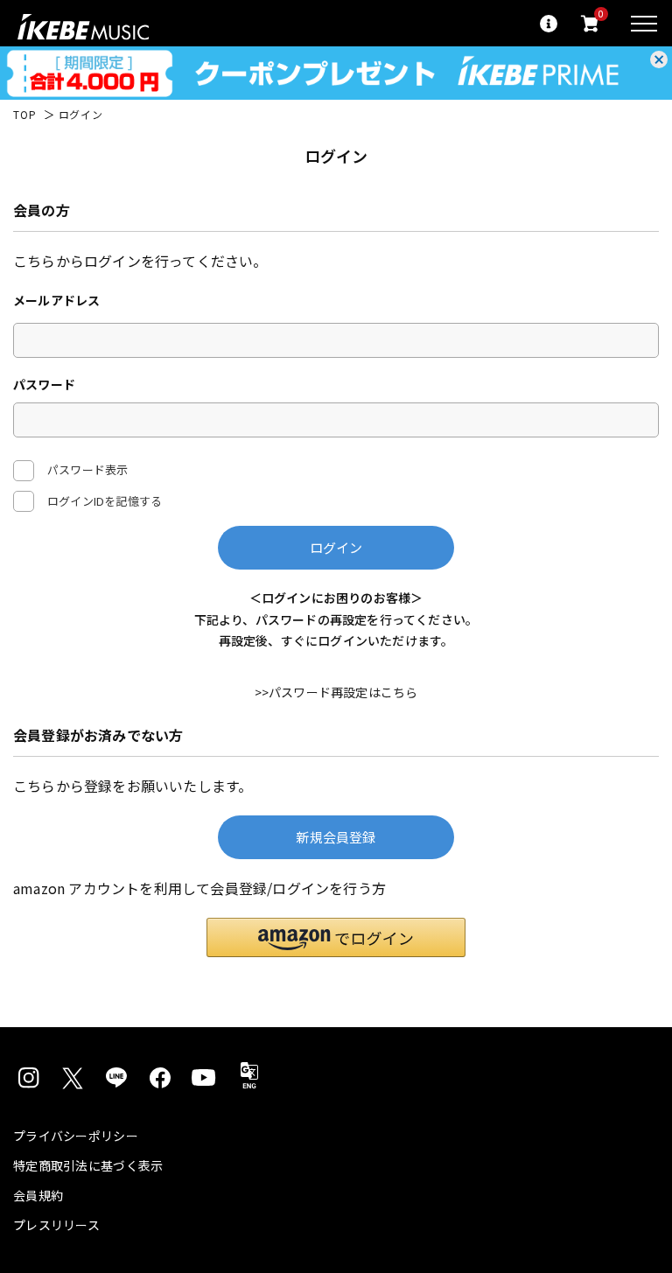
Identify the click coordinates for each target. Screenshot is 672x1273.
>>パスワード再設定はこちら (336, 692)
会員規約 (38, 1195)
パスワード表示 (87, 469)
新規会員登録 (335, 837)
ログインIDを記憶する (104, 501)
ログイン (336, 547)
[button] (336, 937)
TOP (25, 114)
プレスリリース (56, 1225)
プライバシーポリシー (75, 1136)
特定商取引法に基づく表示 (88, 1165)
